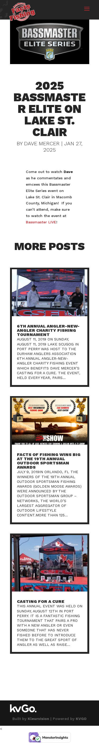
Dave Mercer (42, 143)
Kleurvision (38, 719)
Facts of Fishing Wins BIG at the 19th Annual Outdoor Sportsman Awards (49, 461)
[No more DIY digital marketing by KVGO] (23, 711)
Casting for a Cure (40, 601)
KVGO (81, 719)
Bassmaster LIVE (41, 222)
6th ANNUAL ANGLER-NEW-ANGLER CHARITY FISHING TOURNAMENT (48, 330)
